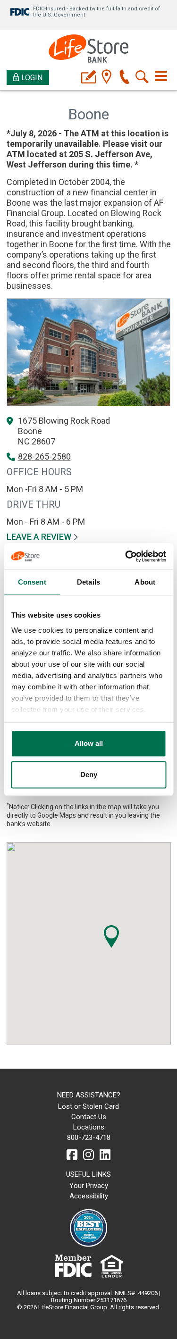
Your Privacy (88, 1185)
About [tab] (145, 582)
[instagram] (88, 1155)
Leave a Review (40, 537)
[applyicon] (88, 77)
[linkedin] (105, 1155)
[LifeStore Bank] (89, 50)
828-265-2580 (44, 456)
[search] (142, 77)
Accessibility (88, 1196)
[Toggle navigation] (161, 76)
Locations (88, 1127)
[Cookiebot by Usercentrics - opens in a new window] (126, 556)
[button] (111, 936)
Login (31, 77)
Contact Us (88, 1117)
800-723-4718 (88, 1137)
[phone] (124, 77)
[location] (106, 77)
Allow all (89, 743)
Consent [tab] (32, 582)
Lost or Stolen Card (88, 1106)
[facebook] (72, 1155)
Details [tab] (88, 582)
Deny (88, 774)
